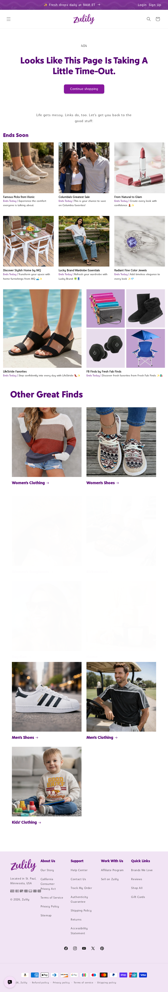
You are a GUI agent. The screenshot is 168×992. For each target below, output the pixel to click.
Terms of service (83, 982)
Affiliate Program (112, 870)
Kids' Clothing (24, 822)
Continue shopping (84, 89)
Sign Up (155, 5)
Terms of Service (52, 897)
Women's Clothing (28, 482)
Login (142, 5)
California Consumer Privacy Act (48, 883)
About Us (48, 861)
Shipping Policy (81, 910)
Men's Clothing (99, 737)
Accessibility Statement (79, 931)
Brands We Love (142, 870)
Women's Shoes (100, 482)
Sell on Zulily (110, 879)
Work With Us (112, 861)
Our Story (47, 870)
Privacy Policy (50, 906)
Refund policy (40, 982)
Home (92, 656)
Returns (76, 919)
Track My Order (81, 888)
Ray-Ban (19, 656)
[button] (8, 19)
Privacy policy (61, 982)
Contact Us (78, 879)
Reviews (136, 879)
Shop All (136, 888)
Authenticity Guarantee (79, 899)
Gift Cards (138, 897)
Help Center (79, 870)
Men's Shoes (23, 737)
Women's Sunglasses (30, 571)
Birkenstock (97, 571)
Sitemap (46, 915)
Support (77, 861)
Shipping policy (106, 982)
